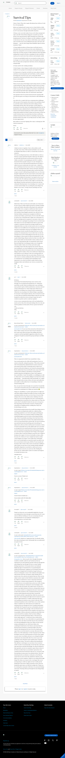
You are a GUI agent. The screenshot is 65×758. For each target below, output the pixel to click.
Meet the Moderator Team (8, 712)
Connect (8, 2)
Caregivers (7, 13)
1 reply (15, 195)
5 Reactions (25, 128)
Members (45, 8)
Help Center (53, 8)
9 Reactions (26, 312)
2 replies (15, 271)
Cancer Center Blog (27, 707)
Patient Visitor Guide (27, 715)
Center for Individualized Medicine (30, 710)
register (25, 689)
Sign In (58, 3)
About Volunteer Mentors (8, 715)
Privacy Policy (12, 749)
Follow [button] (58, 18)
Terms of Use (5, 749)
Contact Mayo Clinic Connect (8, 725)
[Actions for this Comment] (44, 190)
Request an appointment (57, 88)
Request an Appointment (51, 735)
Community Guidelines (7, 717)
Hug (21, 129)
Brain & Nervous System (52, 42)
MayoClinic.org (6, 740)
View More (25, 683)
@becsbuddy (27, 323)
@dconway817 (23, 509)
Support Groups (18, 8)
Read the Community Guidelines (53, 115)
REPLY (15, 193)
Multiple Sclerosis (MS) (52, 27)
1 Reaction (26, 478)
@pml (19, 277)
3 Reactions (26, 340)
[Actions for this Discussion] (45, 129)
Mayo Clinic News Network (49, 707)
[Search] (15, 3)
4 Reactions (26, 457)
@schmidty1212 (24, 200)
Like (14, 129)
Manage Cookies (18, 749)
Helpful (17, 129)
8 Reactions (26, 189)
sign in (20, 689)
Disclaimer (5, 720)
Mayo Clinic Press (27, 712)
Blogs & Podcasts (29, 8)
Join (52, 3)
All (59, 15)
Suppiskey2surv (22, 20)
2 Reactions (26, 500)
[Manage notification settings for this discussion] (42, 129)
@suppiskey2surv (25, 350)
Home (10, 8)
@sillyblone (22, 145)
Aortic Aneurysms (52, 35)
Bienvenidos (55, 181)
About (4, 707)
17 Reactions (26, 266)
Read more (55, 138)
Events (38, 8)
